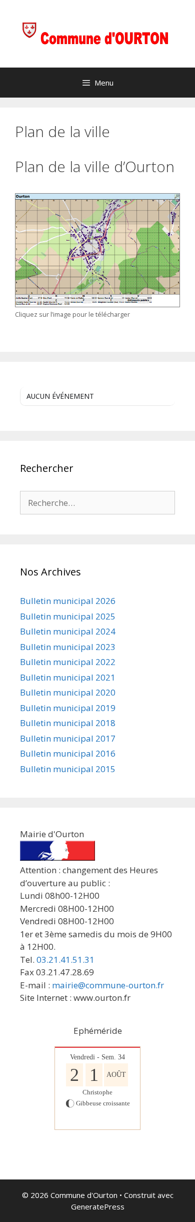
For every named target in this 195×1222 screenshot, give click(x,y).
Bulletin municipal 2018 (68, 723)
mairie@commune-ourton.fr (108, 985)
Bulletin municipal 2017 (68, 738)
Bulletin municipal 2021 (68, 677)
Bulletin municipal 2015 (68, 769)
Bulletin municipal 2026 (68, 600)
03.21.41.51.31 (65, 959)
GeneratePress (97, 1206)
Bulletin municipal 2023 (68, 647)
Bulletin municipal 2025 (68, 616)
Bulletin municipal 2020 (68, 692)
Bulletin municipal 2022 (68, 662)
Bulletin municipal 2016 (68, 753)
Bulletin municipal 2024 (68, 631)
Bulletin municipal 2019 (68, 708)
